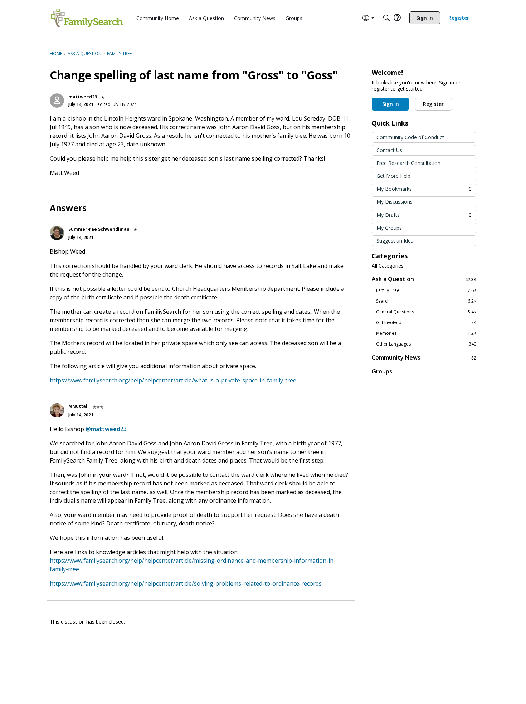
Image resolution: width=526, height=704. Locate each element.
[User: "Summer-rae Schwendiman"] (57, 233)
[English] (87, 18)
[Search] (386, 17)
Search (426, 301)
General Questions (426, 312)
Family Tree (426, 290)
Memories (426, 333)
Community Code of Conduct (410, 137)
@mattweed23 (106, 429)
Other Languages (426, 344)
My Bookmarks (424, 188)
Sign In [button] (390, 104)
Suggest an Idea (395, 240)
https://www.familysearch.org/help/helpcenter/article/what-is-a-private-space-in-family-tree (173, 380)
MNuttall (78, 406)
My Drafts (424, 214)
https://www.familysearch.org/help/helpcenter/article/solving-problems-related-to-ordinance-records (186, 583)
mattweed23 (82, 97)
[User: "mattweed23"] (57, 100)
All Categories (388, 266)
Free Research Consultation (408, 163)
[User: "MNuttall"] (57, 410)
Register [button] (433, 104)
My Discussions (394, 201)
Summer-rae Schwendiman (99, 229)
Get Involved (426, 322)
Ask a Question (424, 279)
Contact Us (389, 150)
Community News (424, 357)
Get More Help (393, 175)
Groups (382, 371)
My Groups (389, 227)
